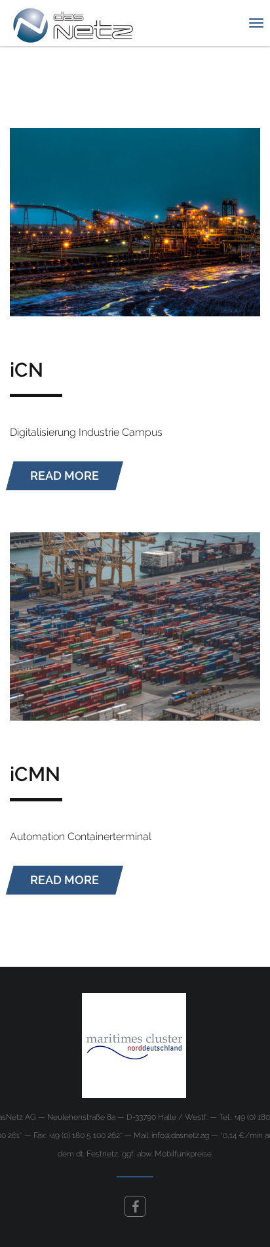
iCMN (35, 774)
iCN (26, 369)
